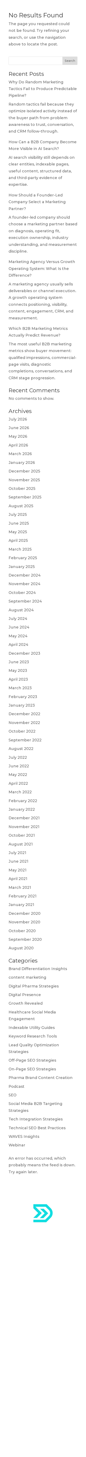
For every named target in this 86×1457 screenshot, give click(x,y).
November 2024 (24, 584)
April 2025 (18, 540)
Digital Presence (25, 994)
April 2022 (18, 783)
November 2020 (24, 922)
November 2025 (24, 480)
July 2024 (18, 618)
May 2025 (18, 532)
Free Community (25, 1379)
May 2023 (18, 670)
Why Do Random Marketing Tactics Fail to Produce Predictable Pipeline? (43, 89)
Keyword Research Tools (33, 1036)
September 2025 (25, 497)
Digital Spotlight (24, 1368)
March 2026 (20, 454)
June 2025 (19, 523)
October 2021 (22, 835)
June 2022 (19, 766)
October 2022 (22, 731)
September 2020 (25, 939)
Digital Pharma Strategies (34, 986)
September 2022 (25, 740)
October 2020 (22, 931)
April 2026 (18, 445)
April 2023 (18, 679)
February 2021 (23, 896)
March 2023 (20, 688)
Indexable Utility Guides (32, 1027)
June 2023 (19, 662)
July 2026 (18, 419)
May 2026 (18, 436)
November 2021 (24, 827)
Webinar (17, 1145)
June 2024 (19, 627)
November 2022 (24, 722)
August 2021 (21, 844)
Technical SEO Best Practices (37, 1128)
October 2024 (22, 592)
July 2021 (17, 852)
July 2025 (18, 514)
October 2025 (22, 488)
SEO (12, 1095)
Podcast (16, 1086)
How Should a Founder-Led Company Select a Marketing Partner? (37, 202)
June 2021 (18, 861)
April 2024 (18, 644)
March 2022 (20, 792)
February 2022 (23, 801)
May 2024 (18, 636)
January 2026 (22, 462)
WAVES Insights (24, 1136)
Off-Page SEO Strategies (32, 1060)
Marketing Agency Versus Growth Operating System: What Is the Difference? (42, 268)
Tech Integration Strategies (36, 1119)
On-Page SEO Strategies (32, 1069)
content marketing (27, 977)
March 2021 (20, 887)
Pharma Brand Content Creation (41, 1077)
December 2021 (24, 818)
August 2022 (21, 748)
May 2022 (18, 774)
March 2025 (20, 549)
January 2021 (21, 904)
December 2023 (24, 653)
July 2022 (18, 757)
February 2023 (23, 696)
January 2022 (22, 809)
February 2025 (23, 558)
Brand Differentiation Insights (38, 969)
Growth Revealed (26, 1003)
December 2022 (24, 714)
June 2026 (19, 428)
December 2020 (24, 913)
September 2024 (25, 601)
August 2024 (21, 610)
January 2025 (22, 566)
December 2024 (25, 575)
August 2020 (21, 948)
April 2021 (18, 878)
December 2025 (24, 471)
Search (70, 61)
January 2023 (22, 705)
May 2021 (18, 870)
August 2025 (21, 506)
